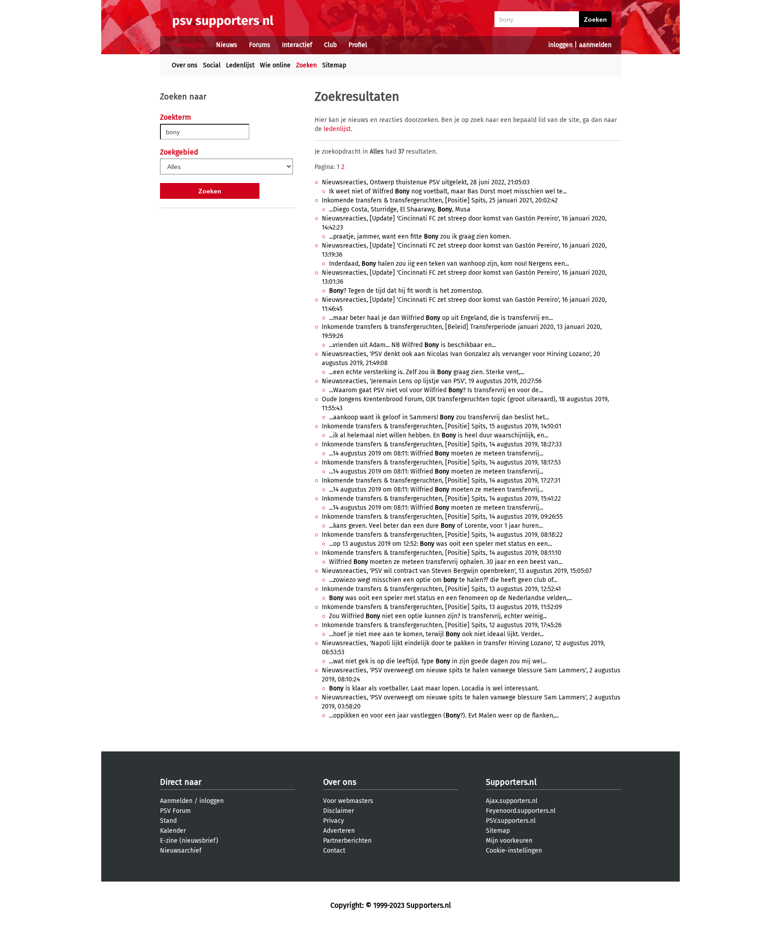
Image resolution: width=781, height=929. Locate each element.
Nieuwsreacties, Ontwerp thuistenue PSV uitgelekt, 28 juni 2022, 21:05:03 (426, 182)
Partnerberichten (347, 841)
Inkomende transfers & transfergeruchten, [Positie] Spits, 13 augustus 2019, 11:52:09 (442, 607)
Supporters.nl (511, 782)
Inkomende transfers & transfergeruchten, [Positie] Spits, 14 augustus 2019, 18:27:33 (442, 444)
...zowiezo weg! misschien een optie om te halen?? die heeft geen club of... (443, 580)
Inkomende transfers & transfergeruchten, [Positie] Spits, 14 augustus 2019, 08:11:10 (441, 553)
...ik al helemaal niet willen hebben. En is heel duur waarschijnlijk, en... (438, 435)
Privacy (333, 821)
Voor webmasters (348, 801)
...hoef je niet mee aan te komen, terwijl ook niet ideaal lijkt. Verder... (436, 634)
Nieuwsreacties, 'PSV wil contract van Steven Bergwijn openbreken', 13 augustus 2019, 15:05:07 (457, 571)
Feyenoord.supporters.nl (520, 811)
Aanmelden (176, 801)
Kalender (173, 831)
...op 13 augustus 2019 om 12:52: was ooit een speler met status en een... (440, 544)
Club (330, 45)
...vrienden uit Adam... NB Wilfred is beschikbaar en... (412, 345)
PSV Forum (175, 811)
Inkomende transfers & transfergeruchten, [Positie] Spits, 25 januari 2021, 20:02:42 (440, 200)
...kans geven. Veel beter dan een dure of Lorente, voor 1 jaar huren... (436, 526)
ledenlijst (337, 129)
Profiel (357, 45)
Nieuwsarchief (181, 850)
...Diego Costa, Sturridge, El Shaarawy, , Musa (399, 209)
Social (212, 65)
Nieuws (226, 45)
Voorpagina (188, 45)
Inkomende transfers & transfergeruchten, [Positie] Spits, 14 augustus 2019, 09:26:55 (442, 517)
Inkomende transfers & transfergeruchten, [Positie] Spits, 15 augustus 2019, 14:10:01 (441, 426)
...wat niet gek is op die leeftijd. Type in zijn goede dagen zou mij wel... (437, 661)
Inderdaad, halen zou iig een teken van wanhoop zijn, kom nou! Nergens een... (449, 263)
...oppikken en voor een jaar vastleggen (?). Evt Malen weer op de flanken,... (444, 715)
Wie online (275, 65)
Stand (168, 821)
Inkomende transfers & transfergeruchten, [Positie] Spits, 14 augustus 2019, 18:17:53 (441, 462)
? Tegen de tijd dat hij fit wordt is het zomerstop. (406, 291)
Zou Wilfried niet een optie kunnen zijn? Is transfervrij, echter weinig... (438, 616)
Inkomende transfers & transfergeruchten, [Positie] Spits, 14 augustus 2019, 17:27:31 (441, 480)
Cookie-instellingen (514, 850)
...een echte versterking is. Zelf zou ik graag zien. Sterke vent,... (426, 372)
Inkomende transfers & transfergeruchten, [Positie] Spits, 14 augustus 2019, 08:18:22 (442, 535)
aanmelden (595, 45)
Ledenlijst (240, 65)
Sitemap (334, 65)
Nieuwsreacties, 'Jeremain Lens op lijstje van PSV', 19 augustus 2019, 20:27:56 (431, 381)
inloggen (560, 45)
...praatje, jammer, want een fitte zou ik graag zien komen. (420, 236)
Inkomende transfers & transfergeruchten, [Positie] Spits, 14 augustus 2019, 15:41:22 (441, 498)
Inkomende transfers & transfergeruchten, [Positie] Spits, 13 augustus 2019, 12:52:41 (441, 589)
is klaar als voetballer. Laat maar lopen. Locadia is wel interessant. (434, 688)
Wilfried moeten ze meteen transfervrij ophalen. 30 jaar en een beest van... (445, 562)
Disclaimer (338, 811)
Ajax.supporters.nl (511, 801)
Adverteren (339, 831)
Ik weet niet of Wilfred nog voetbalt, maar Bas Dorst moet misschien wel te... (448, 191)
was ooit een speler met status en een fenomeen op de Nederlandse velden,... (450, 598)
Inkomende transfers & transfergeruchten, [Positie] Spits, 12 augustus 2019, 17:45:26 (441, 625)
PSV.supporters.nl (511, 821)
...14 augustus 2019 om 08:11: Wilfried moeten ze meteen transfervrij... (436, 453)
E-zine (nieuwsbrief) (189, 841)
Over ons (185, 65)
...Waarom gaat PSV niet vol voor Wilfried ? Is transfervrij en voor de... (436, 390)
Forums (259, 45)
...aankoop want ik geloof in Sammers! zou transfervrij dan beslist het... (439, 417)
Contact (334, 850)
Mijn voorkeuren (509, 841)
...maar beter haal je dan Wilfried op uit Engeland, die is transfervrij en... (441, 318)
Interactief (297, 45)
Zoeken (306, 65)
